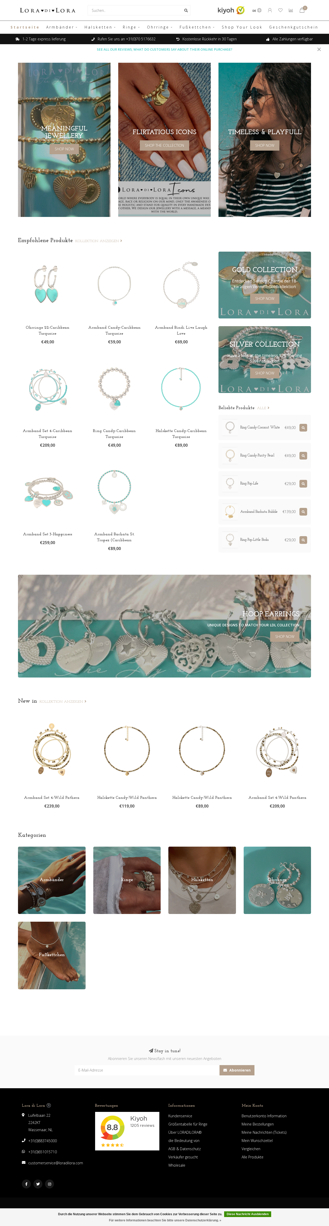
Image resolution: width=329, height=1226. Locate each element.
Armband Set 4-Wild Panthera (277, 798)
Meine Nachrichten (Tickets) (264, 1132)
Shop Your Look (242, 27)
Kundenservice (180, 1115)
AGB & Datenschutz (184, 1148)
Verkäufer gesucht (183, 1157)
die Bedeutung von (183, 1140)
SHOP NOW (64, 149)
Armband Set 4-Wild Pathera (51, 798)
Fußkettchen (196, 27)
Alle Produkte (252, 1157)
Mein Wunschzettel (257, 1140)
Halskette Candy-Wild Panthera (127, 798)
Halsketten (99, 27)
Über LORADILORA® (185, 1132)
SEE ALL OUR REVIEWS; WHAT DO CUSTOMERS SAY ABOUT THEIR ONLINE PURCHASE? (164, 49)
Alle (262, 408)
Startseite (25, 27)
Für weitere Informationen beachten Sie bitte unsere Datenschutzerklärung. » (165, 1220)
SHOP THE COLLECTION (164, 145)
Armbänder (60, 27)
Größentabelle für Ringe (187, 1124)
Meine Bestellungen (258, 1124)
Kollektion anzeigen (97, 241)
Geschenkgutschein (293, 27)
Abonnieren (239, 1070)
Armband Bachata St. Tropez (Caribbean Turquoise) (114, 540)
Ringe (130, 27)
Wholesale (176, 1165)
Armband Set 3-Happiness (47, 534)
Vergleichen (251, 1148)
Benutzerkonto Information (264, 1115)
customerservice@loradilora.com (55, 1162)
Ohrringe (158, 27)
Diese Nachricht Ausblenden (248, 1214)
